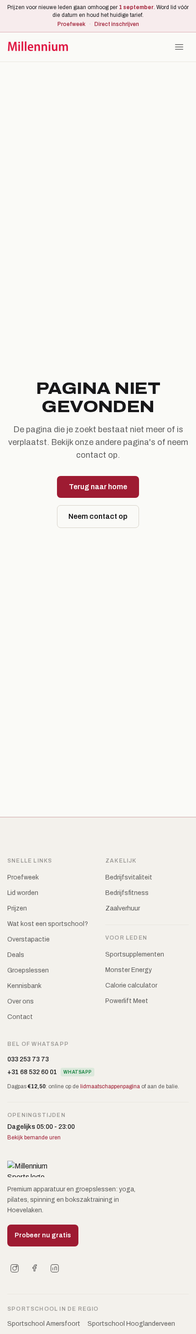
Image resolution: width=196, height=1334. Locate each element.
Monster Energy (128, 970)
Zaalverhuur (122, 908)
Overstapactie (28, 939)
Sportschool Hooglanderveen (131, 1323)
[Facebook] (34, 1268)
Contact (20, 1016)
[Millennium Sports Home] (38, 47)
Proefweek (71, 24)
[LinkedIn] (54, 1268)
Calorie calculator (131, 985)
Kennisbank (24, 985)
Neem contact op (98, 516)
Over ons (20, 1001)
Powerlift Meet (126, 1001)
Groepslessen (28, 970)
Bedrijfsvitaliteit (128, 877)
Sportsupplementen (134, 954)
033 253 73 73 (28, 1059)
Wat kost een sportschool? (47, 923)
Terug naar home (98, 487)
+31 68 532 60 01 (32, 1072)
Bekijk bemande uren (34, 1137)
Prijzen (17, 908)
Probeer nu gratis (43, 1235)
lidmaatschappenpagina (110, 1086)
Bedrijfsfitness (127, 892)
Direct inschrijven (116, 24)
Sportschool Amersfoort (43, 1323)
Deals (15, 954)
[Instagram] (14, 1268)
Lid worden (22, 892)
